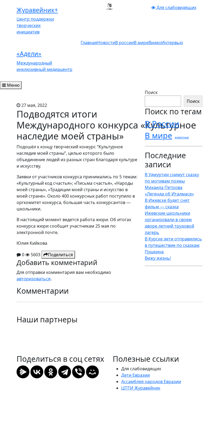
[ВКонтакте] (36, 371)
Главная (89, 43)
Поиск (151, 92)
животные (182, 137)
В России (162, 123)
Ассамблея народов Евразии (151, 381)
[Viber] (78, 371)
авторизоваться (33, 279)
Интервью (172, 43)
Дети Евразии (135, 375)
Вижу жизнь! (158, 258)
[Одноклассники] (50, 371)
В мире (141, 43)
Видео (154, 43)
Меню (12, 85)
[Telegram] (64, 371)
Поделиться (60, 255)
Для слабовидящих (175, 7)
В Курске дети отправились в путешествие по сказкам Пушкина (173, 245)
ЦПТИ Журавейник (140, 388)
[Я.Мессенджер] (23, 371)
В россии (124, 43)
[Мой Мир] (92, 371)
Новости (106, 43)
